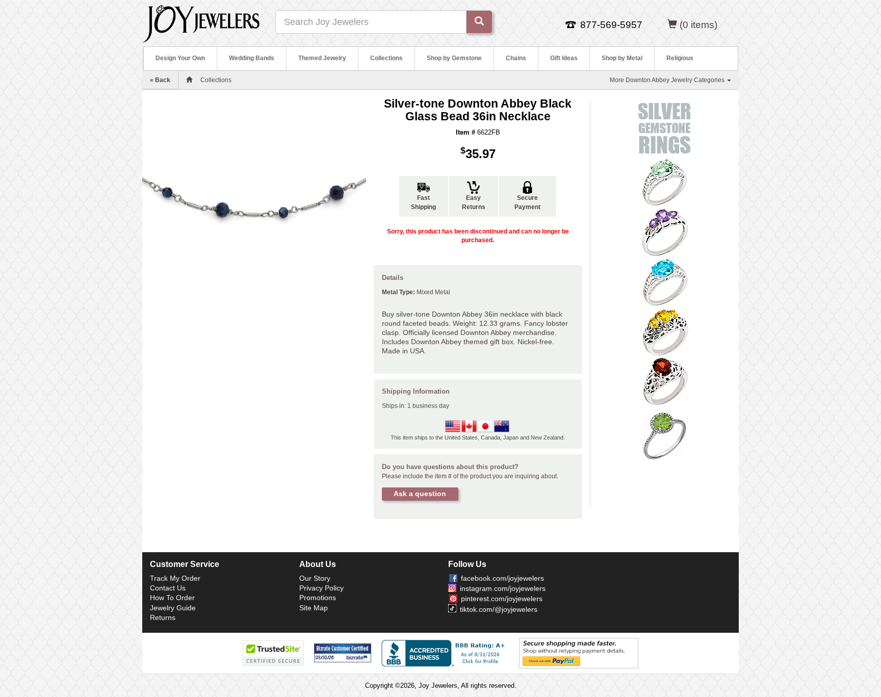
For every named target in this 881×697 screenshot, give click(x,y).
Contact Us (168, 588)
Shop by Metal (622, 58)
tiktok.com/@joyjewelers (498, 609)
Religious (679, 58)
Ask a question (420, 493)
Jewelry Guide (173, 608)
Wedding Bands (251, 58)
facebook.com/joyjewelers (502, 578)
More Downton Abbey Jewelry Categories (668, 80)
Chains (516, 58)
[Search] (479, 22)
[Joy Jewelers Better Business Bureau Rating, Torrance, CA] (445, 653)
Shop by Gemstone (454, 58)
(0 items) (698, 24)
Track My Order (175, 578)
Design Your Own (180, 58)
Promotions (317, 597)
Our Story (314, 578)
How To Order (172, 597)
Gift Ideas (564, 58)
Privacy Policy (321, 588)
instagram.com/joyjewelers (503, 588)
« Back (160, 80)
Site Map (313, 608)
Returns (162, 617)
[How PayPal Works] (578, 652)
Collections (386, 58)
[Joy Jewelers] (201, 22)
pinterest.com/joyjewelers (501, 599)
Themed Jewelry (322, 58)
